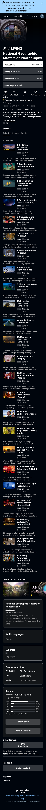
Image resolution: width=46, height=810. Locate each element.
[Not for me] (35, 91)
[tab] (6, 133)
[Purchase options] (41, 146)
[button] (17, 714)
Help (22, 799)
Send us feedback (32, 796)
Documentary (27, 109)
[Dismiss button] (41, 3)
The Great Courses (28, 671)
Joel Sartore (11, 121)
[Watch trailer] (5, 91)
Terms (5, 753)
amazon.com (11, 8)
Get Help (6, 780)
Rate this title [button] (23, 721)
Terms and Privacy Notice (15, 796)
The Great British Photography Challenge (16, 589)
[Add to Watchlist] (14, 91)
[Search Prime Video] (27, 16)
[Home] (19, 16)
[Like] (25, 91)
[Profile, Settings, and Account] (42, 16)
